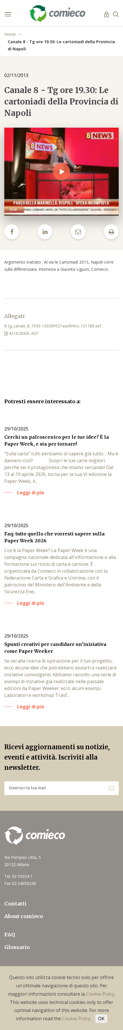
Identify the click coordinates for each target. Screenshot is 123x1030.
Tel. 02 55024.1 (18, 876)
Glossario (17, 947)
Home (10, 34)
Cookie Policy (100, 994)
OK (101, 1018)
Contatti (15, 903)
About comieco (23, 916)
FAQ (9, 934)
